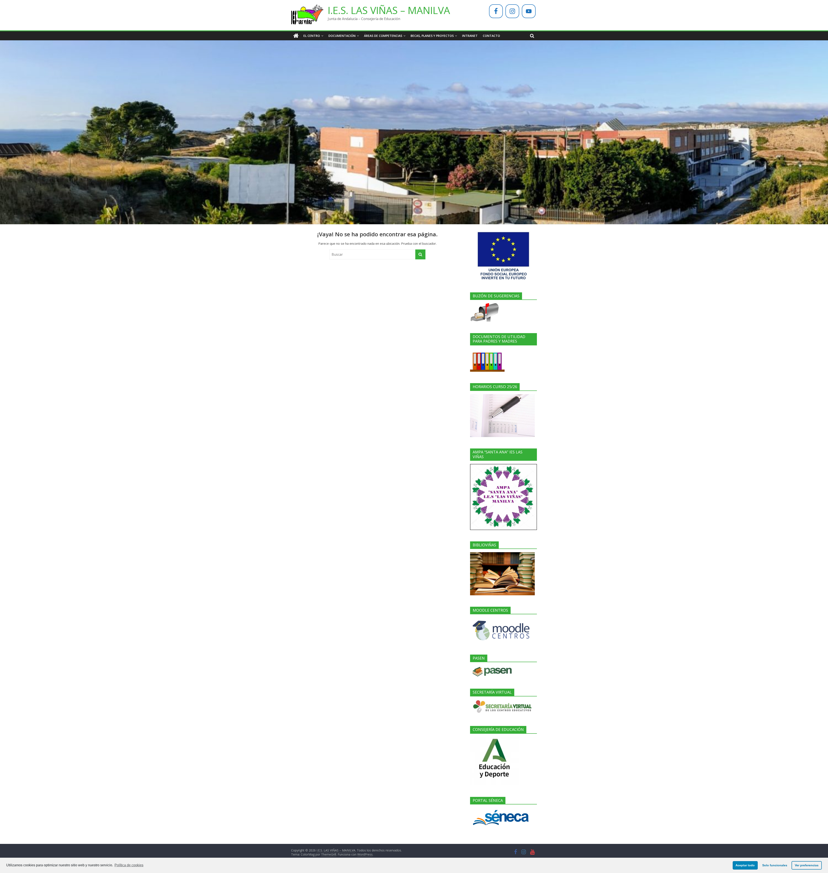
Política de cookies (128, 865)
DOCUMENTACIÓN (342, 36)
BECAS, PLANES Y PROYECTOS (432, 36)
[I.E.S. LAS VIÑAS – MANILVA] (296, 35)
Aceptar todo (745, 865)
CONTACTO (491, 36)
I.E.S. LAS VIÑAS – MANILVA (389, 10)
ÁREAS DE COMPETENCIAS (383, 36)
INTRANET (470, 36)
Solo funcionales (774, 865)
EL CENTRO (311, 36)
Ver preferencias (807, 865)
